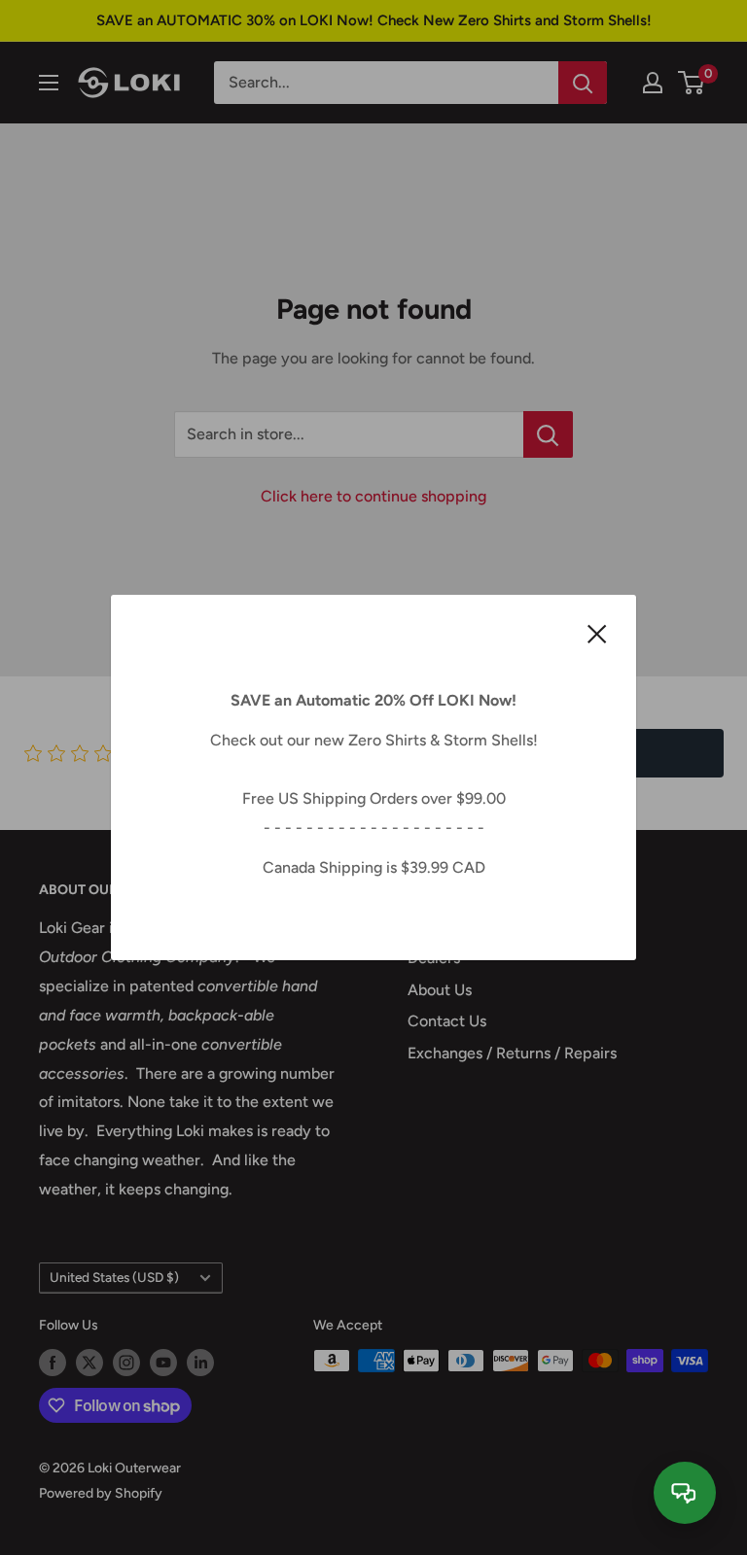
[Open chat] (685, 1493)
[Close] (597, 632)
